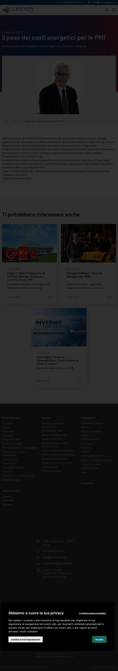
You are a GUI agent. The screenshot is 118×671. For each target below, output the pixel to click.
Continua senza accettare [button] (92, 613)
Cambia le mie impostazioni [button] (25, 639)
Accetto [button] (99, 639)
